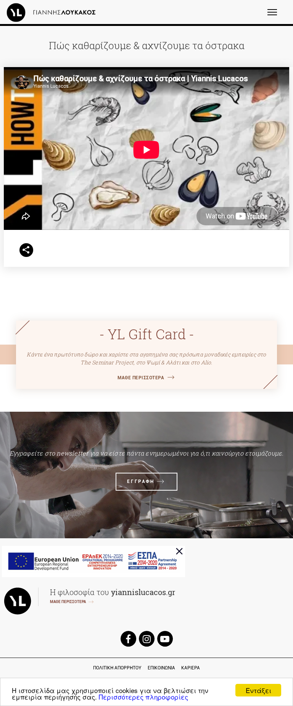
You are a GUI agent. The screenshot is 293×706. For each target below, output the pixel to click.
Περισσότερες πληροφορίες (143, 696)
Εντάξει (258, 690)
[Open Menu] (277, 15)
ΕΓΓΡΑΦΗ (140, 481)
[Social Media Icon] (128, 638)
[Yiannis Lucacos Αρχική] (53, 12)
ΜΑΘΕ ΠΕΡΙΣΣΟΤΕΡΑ (141, 377)
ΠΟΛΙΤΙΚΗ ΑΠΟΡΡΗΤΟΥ (117, 668)
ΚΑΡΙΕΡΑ (190, 668)
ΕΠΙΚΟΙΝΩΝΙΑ (161, 668)
